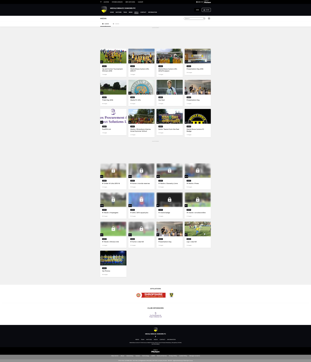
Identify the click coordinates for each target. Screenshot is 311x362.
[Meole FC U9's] (141, 87)
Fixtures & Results (117, 2)
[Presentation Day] (198, 87)
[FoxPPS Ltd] (113, 116)
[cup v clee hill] (198, 229)
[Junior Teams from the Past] (169, 116)
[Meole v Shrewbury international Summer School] (141, 116)
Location (106, 2)
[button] (112, 12)
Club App (140, 2)
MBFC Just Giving (130, 2)
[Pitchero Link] (207, 3)
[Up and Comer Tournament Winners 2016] (113, 56)
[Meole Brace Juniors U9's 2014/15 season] (169, 56)
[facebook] (101, 2)
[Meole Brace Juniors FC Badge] (198, 116)
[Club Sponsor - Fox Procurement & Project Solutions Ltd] (155, 315)
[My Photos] (113, 258)
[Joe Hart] (169, 87)
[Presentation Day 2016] (198, 56)
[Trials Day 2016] (113, 87)
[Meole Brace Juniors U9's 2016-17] (141, 56)
